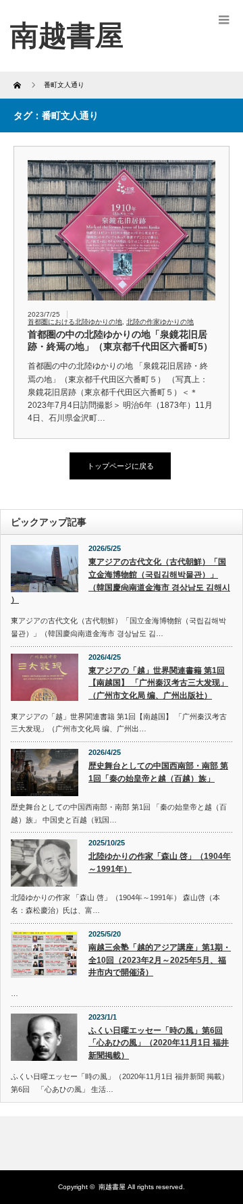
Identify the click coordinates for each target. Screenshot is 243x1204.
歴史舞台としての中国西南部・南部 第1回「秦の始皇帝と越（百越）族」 (158, 772)
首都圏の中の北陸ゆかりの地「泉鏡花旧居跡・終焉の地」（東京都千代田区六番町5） (120, 340)
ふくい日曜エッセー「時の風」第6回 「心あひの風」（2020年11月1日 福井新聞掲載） (158, 1043)
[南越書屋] (67, 35)
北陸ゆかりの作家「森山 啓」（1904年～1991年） (159, 863)
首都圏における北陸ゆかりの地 (75, 321)
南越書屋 (112, 1186)
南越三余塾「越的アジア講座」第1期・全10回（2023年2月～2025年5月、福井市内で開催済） (159, 960)
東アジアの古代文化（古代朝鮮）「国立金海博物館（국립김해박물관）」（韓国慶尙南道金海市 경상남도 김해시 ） (120, 580)
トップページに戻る (120, 466)
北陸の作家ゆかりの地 (160, 321)
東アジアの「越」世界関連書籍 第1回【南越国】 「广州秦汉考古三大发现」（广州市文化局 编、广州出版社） (158, 683)
